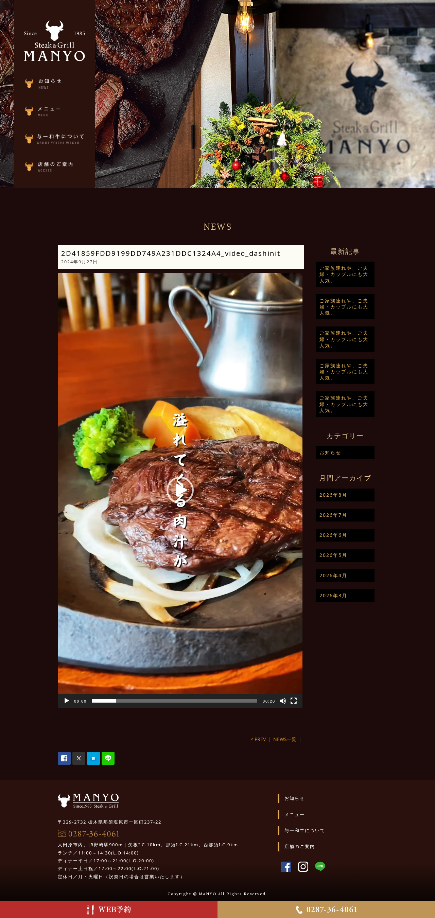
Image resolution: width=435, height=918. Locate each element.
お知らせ (330, 452)
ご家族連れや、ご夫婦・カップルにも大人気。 (343, 274)
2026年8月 (333, 495)
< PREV (258, 739)
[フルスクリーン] (293, 701)
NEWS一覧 (284, 739)
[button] (180, 490)
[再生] (66, 701)
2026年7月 (333, 515)
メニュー (294, 814)
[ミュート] (282, 701)
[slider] (174, 701)
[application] (180, 490)
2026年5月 (333, 555)
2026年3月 (333, 595)
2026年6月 (333, 535)
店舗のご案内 (299, 846)
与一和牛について (304, 830)
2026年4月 (333, 575)
